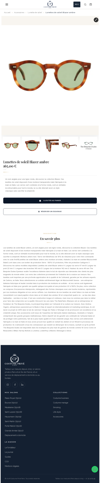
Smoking (57, 407)
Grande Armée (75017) (14, 431)
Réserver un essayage (51, 211)
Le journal (9, 452)
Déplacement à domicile (15, 435)
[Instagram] (8, 385)
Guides (8, 457)
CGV (7, 462)
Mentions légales (12, 466)
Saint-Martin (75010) (13, 421)
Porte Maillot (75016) (13, 426)
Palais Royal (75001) (13, 398)
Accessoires (58, 417)
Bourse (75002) (11, 403)
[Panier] (90, 4)
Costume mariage (60, 403)
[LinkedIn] (22, 385)
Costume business (61, 398)
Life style (57, 412)
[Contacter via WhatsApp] (95, 469)
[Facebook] (15, 385)
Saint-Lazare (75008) (13, 412)
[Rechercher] (85, 4)
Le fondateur (10, 448)
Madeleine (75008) (12, 407)
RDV (77, 4)
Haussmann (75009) (13, 417)
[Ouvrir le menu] (6, 4)
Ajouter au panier (52, 200)
